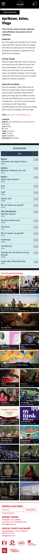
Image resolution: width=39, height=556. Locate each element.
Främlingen (6, 239)
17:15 (3, 229)
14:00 (3, 201)
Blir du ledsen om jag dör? (12, 205)
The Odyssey (6, 246)
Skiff (3, 192)
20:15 (3, 263)
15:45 (3, 216)
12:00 (3, 164)
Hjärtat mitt (6, 198)
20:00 (3, 257)
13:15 (3, 188)
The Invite (5, 226)
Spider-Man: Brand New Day (13, 261)
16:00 (3, 222)
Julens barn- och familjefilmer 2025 (18, 115)
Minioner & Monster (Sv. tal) (13, 170)
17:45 (3, 235)
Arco (3, 186)
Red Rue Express (8, 214)
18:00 (3, 242)
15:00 (3, 207)
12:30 (3, 181)
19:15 (3, 248)
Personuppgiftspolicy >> (8, 513)
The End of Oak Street (10, 220)
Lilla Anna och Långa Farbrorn (14, 161)
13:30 (3, 194)
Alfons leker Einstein (10, 179)
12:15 (3, 172)
